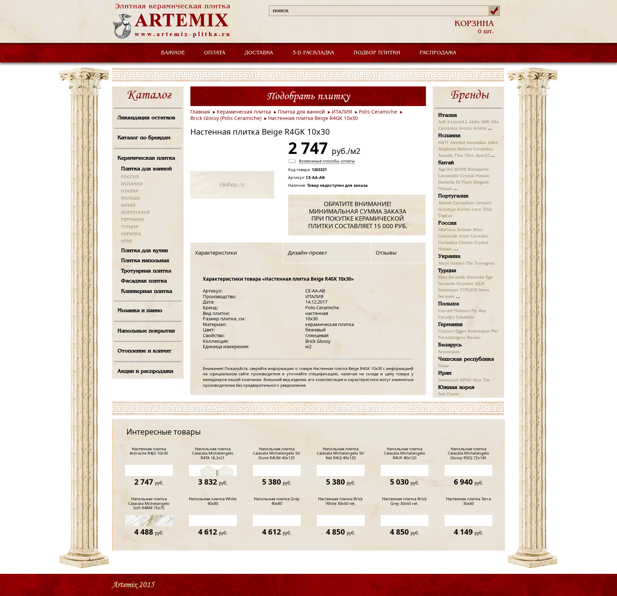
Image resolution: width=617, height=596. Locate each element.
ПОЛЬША (130, 198)
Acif (442, 122)
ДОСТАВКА (259, 52)
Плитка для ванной (146, 168)
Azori (464, 236)
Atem (443, 263)
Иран (444, 373)
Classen (446, 331)
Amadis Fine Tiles (456, 156)
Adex (493, 143)
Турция (447, 270)
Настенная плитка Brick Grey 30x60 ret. (404, 501)
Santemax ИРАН (454, 380)
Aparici (482, 156)
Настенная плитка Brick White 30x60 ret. (340, 501)
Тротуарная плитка (146, 271)
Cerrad (445, 311)
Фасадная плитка (144, 281)
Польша (448, 303)
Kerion (463, 209)
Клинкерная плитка (146, 291)
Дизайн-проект (307, 252)
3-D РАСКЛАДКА (313, 52)
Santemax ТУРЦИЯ (457, 290)
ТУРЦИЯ (129, 227)
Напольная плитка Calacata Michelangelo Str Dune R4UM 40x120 (277, 453)
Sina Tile (481, 380)
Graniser (465, 284)
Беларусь (450, 344)
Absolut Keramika (468, 143)
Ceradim (479, 236)
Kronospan (479, 331)
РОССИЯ (130, 177)
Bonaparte (478, 169)
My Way (479, 311)
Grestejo (447, 209)
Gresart (483, 203)
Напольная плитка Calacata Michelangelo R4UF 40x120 (404, 453)
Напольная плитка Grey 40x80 (277, 501)
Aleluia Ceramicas (456, 203)
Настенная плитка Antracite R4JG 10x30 (149, 451)
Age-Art (445, 169)
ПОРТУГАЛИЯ (135, 213)
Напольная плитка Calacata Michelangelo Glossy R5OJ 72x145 (468, 453)
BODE (460, 169)
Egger (460, 331)
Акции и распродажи (145, 371)
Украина (449, 256)
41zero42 (457, 122)
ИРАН (126, 241)
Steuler (474, 338)
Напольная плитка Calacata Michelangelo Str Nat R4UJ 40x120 (341, 453)
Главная (200, 111)
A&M (443, 143)
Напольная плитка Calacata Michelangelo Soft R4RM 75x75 (149, 503)
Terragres (484, 263)
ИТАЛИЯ (129, 191)
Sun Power (449, 394)
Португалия (453, 196)
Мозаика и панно (139, 310)
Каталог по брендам (143, 137)
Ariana (479, 128)
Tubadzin (465, 317)
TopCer (445, 216)
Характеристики (216, 252)
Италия (447, 115)
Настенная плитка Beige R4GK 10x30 (313, 118)
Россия (447, 223)
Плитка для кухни (144, 250)
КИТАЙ (128, 206)
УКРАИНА (131, 234)
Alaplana (447, 149)
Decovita (475, 277)
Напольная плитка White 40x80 (212, 501)
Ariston (464, 230)
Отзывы (386, 252)
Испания (449, 135)
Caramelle (448, 176)
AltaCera (447, 230)
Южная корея (456, 387)
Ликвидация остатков (146, 117)
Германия (450, 324)
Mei (494, 331)
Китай (446, 162)
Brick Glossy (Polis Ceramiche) (225, 118)
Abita (474, 122)
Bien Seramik (451, 277)
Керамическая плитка (146, 158)
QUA (480, 284)
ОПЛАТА (214, 52)
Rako (443, 366)
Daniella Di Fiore (455, 182)
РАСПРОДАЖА (438, 52)
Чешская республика (466, 359)
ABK (485, 122)
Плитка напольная (145, 260)
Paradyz (446, 317)
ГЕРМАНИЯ (132, 220)
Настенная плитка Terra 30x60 (468, 501)
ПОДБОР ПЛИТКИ (376, 52)
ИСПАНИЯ (131, 184)
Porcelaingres (451, 338)
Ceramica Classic (455, 243)
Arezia (465, 128)
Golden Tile (461, 263)
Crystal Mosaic (475, 176)
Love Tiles (482, 209)
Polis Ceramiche (378, 111)
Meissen (461, 311)
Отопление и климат (144, 351)
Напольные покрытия (146, 331)
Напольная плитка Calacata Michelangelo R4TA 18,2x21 (213, 453)
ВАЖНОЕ (173, 52)
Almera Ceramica (474, 149)
